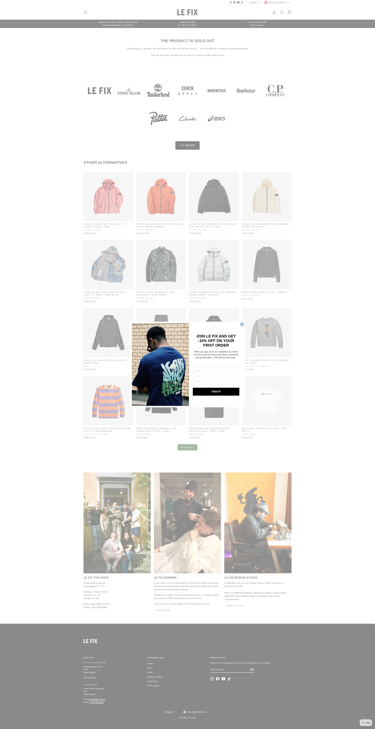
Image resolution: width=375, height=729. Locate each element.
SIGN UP (216, 391)
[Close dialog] (242, 324)
